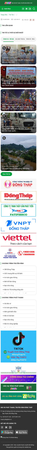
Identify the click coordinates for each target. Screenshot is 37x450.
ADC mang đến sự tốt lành (13, 273)
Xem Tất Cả (6, 174)
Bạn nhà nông (9, 285)
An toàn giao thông (10, 277)
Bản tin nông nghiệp (11, 324)
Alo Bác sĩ (7, 303)
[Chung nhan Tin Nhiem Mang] (18, 437)
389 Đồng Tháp (9, 269)
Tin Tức (11, 15)
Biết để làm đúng (10, 281)
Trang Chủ (4, 15)
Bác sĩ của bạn (9, 316)
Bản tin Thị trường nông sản (13, 289)
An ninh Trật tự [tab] (20, 39)
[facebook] (30, 20)
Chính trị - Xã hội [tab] (8, 39)
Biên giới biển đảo (10, 312)
